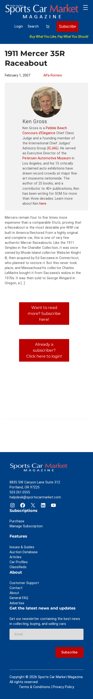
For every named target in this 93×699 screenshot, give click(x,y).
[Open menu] (85, 7)
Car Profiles (19, 562)
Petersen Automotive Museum (46, 158)
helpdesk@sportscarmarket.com (35, 497)
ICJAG (52, 148)
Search (33, 26)
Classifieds (18, 567)
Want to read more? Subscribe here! (44, 313)
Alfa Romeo (52, 75)
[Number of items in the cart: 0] (47, 26)
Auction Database (24, 552)
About (14, 593)
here (42, 203)
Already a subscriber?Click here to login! (44, 350)
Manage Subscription (26, 526)
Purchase (17, 521)
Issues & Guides (22, 547)
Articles (15, 557)
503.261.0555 (20, 492)
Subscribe (67, 26)
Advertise (17, 603)
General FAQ (19, 598)
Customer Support (24, 583)
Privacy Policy (63, 687)
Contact (16, 588)
